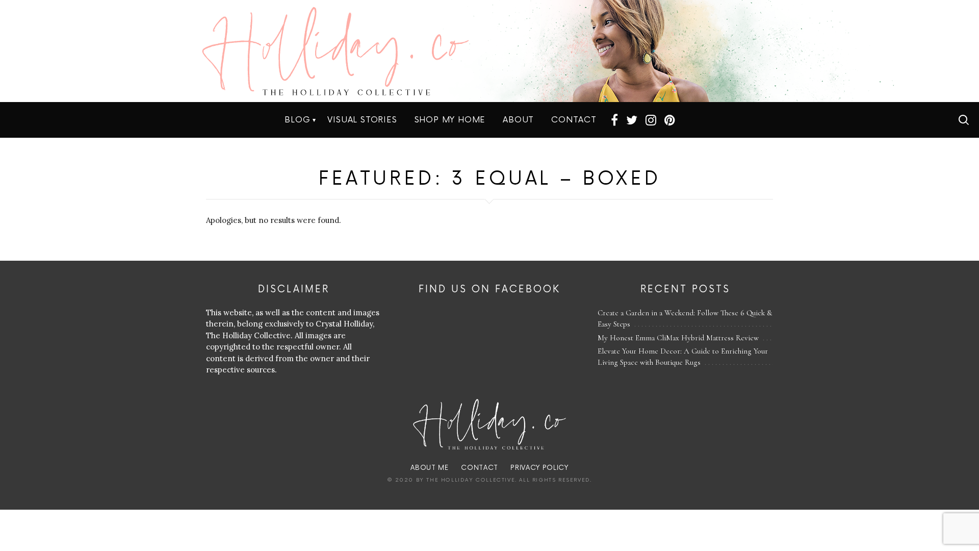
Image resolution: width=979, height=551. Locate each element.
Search (964, 120)
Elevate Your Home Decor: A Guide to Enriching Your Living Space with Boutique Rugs (683, 356)
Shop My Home (450, 120)
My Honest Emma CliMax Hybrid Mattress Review (678, 337)
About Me (429, 468)
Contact (574, 120)
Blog (297, 120)
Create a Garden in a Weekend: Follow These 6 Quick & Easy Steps (685, 318)
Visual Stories (362, 120)
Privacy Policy (539, 468)
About (518, 120)
